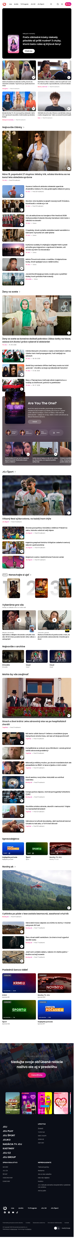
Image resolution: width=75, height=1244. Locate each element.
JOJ (5, 1126)
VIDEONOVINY (8, 1178)
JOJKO (7, 1139)
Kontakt (67, 1222)
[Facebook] (5, 1212)
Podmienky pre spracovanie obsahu (13, 1222)
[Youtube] (13, 1212)
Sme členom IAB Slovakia (55, 1222)
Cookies (28, 1222)
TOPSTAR (41, 1132)
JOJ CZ (7, 1152)
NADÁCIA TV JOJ (12, 1144)
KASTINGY (8, 1148)
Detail (35, 422)
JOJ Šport (41, 4)
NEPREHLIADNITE (44, 1162)
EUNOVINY (6, 1181)
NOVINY (5, 1167)
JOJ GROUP (9, 1157)
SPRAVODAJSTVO (10, 1162)
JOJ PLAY (8, 1131)
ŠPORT (5, 1174)
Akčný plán (42, 1191)
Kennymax (14, 1229)
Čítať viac (28, 51)
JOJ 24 (33, 4)
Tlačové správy (43, 1167)
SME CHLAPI (42, 1136)
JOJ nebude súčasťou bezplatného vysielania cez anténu (54, 1186)
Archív (16, 4)
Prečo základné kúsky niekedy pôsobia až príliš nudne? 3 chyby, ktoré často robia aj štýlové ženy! (42, 41)
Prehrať (34, 1075)
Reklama (41, 1171)
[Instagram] (9, 1212)
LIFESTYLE (42, 1124)
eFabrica (28, 1229)
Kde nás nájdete (43, 1178)
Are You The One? (42, 403)
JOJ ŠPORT (9, 1135)
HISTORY (41, 1143)
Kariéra (40, 1181)
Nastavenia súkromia (39, 1222)
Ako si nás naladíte (44, 1174)
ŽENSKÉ (40, 1129)
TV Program (24, 4)
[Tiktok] (17, 1212)
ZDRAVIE (41, 1139)
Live (10, 4)
